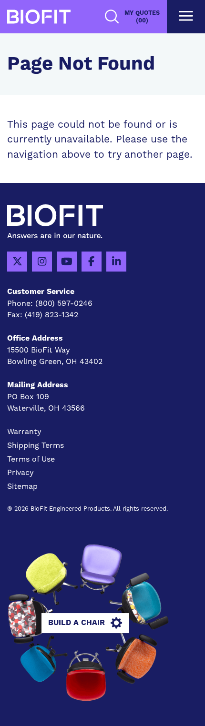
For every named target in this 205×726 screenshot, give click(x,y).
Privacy (20, 472)
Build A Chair (76, 622)
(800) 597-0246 (63, 303)
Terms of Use (31, 459)
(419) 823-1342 (51, 314)
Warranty (24, 431)
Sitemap (22, 486)
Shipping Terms (35, 445)
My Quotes (142, 16)
